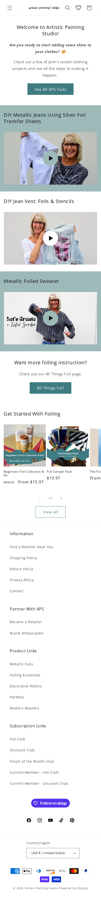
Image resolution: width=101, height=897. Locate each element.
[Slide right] (61, 498)
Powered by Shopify (73, 888)
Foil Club (17, 739)
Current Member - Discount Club (39, 783)
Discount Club (22, 750)
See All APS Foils (50, 89)
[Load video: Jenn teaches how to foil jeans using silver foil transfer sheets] (50, 158)
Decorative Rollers (26, 686)
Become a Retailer (26, 621)
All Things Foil (50, 387)
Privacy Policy (22, 580)
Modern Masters (24, 708)
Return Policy (21, 569)
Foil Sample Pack (59, 472)
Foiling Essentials (25, 675)
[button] (9, 7)
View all (50, 511)
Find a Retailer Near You (31, 546)
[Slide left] (39, 498)
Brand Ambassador (27, 633)
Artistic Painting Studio (41, 888)
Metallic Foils (21, 664)
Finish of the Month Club (32, 761)
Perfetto (17, 697)
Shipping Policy (23, 558)
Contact (16, 591)
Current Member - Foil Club (34, 772)
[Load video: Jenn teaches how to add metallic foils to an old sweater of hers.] (50, 318)
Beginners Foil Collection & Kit (24, 473)
